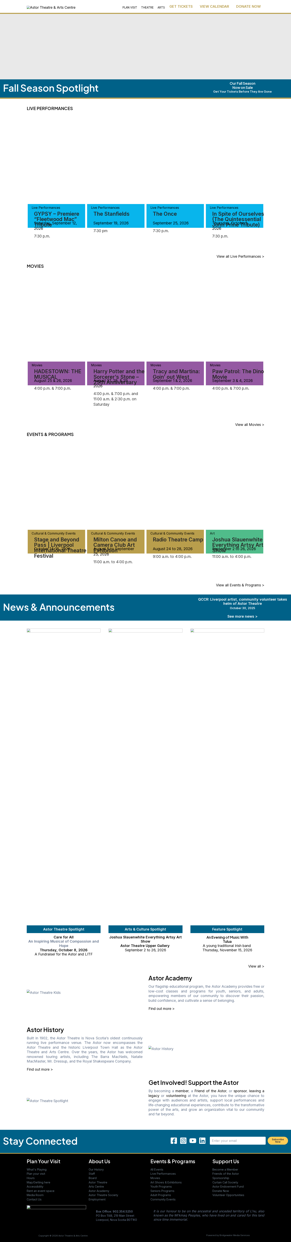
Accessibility (35, 1186)
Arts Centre (96, 1186)
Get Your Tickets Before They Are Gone (242, 91)
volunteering (176, 1096)
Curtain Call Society (225, 1182)
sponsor (240, 1091)
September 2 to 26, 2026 (145, 950)
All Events (156, 1169)
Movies (155, 1178)
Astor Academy (99, 1191)
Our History (96, 1169)
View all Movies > (249, 425)
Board (93, 1178)
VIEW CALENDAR (214, 6)
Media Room (35, 1195)
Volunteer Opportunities (228, 1195)
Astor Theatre (98, 1182)
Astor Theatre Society (103, 1195)
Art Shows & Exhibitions (166, 1182)
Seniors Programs (162, 1191)
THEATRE (147, 7)
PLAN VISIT (130, 7)
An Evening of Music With (227, 937)
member (181, 1091)
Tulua (227, 941)
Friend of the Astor (210, 1091)
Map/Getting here (38, 1182)
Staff (92, 1173)
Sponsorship (220, 1178)
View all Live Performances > (240, 256)
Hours (31, 1178)
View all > (256, 966)
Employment (97, 1199)
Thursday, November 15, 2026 (227, 950)
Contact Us (34, 1199)
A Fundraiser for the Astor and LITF (64, 954)
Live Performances (163, 1173)
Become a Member (225, 1169)
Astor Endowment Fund (228, 1186)
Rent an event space (40, 1191)
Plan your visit (36, 1173)
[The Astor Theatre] (56, 1216)
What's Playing (37, 1169)
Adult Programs (160, 1195)
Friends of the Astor (225, 1173)
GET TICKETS (181, 6)
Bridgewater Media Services (235, 1235)
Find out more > (161, 1009)
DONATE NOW (248, 6)
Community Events (163, 1199)
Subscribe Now (278, 1140)
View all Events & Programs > (240, 585)
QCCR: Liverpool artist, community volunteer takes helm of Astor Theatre (242, 603)
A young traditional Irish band (227, 946)
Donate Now (220, 1191)
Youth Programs (161, 1186)
